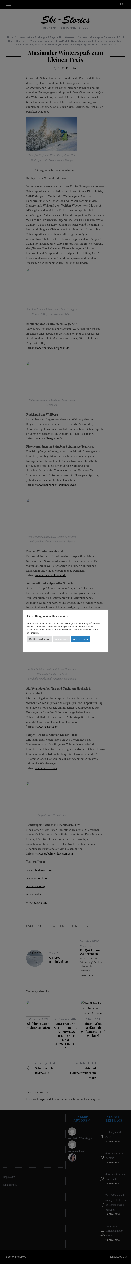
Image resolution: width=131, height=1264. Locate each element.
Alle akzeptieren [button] (80, 639)
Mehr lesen (33, 632)
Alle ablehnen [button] (61, 639)
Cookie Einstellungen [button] (39, 639)
